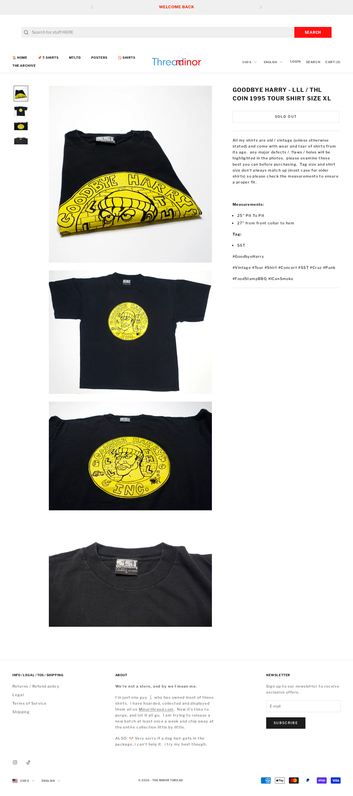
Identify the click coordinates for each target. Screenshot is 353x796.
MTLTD (75, 58)
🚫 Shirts (126, 58)
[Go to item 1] (21, 93)
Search (313, 32)
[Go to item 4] (21, 140)
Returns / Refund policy (35, 686)
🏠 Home (19, 58)
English (270, 62)
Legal (18, 694)
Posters (99, 58)
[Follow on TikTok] (28, 762)
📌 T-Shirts (48, 58)
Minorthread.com (156, 709)
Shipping (21, 712)
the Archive (24, 66)
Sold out (286, 116)
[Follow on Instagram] (15, 762)
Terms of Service (29, 703)
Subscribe (286, 723)
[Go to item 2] (21, 111)
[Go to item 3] (21, 126)
